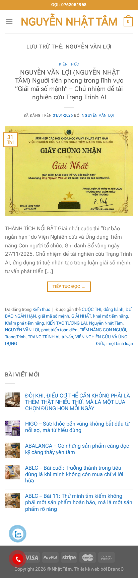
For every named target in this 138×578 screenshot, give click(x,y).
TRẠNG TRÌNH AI (43, 336)
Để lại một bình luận (114, 343)
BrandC (116, 569)
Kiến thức (69, 64)
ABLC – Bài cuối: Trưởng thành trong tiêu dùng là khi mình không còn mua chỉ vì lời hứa (74, 474)
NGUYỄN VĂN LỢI (22, 329)
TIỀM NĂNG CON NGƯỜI (103, 329)
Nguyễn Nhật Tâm (69, 21)
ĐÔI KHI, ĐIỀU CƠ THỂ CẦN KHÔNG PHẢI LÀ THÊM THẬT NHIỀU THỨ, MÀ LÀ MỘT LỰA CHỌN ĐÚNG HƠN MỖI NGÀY (77, 402)
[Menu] (9, 21)
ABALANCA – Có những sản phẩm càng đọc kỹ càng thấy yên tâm (77, 449)
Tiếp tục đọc (69, 286)
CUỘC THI (91, 309)
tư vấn (67, 336)
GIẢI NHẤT (81, 316)
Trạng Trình (15, 336)
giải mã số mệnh (53, 316)
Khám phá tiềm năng (24, 323)
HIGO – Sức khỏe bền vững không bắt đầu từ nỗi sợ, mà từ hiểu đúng (77, 427)
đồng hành (113, 309)
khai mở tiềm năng (110, 316)
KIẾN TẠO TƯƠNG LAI (66, 323)
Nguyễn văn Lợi (98, 115)
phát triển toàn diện (59, 329)
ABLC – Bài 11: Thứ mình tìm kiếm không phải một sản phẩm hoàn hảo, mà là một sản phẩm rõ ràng (78, 502)
